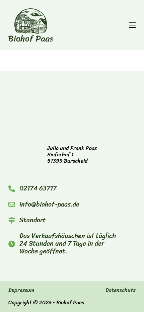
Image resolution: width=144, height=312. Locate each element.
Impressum (21, 290)
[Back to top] (121, 292)
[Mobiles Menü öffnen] (132, 25)
